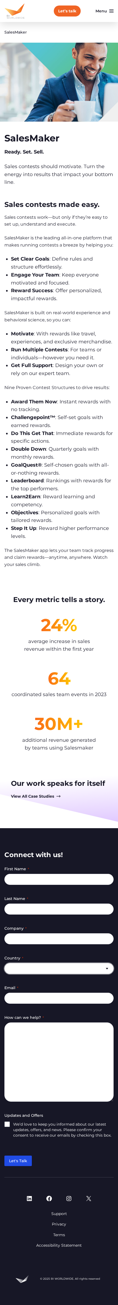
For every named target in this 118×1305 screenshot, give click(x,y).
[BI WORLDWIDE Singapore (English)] (14, 11)
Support (59, 1213)
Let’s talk (67, 11)
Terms (59, 1234)
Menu (101, 11)
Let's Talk (18, 1160)
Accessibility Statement (59, 1245)
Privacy (59, 1224)
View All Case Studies (32, 796)
